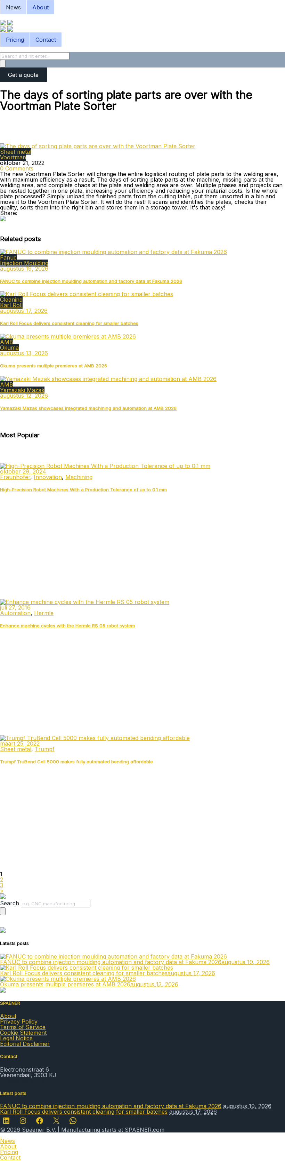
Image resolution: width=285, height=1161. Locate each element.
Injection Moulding (24, 263)
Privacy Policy (19, 1021)
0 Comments (16, 168)
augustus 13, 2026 (24, 353)
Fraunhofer (15, 477)
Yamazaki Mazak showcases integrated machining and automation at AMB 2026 (88, 408)
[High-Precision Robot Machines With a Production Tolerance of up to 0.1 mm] (105, 465)
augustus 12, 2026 (24, 395)
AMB (6, 342)
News (13, 7)
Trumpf (45, 749)
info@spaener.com (24, 1080)
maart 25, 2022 (20, 743)
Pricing (15, 39)
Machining (78, 477)
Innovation (48, 477)
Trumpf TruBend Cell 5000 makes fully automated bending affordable (76, 761)
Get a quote (23, 74)
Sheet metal (15, 151)
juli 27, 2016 (15, 607)
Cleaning (11, 299)
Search (9, 903)
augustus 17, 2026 (24, 310)
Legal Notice (16, 1038)
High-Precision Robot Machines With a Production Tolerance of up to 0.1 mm (83, 489)
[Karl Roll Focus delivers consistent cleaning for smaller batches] (86, 294)
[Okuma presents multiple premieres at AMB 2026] (68, 336)
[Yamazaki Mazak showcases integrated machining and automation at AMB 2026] (108, 378)
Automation (15, 613)
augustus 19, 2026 (24, 268)
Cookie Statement (23, 1032)
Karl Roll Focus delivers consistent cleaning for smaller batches (69, 323)
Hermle (44, 613)
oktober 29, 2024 (23, 471)
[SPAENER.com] (6, 23)
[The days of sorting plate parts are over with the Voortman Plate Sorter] (97, 146)
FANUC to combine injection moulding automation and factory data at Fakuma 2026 (91, 281)
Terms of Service (23, 1027)
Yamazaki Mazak (22, 390)
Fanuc (8, 257)
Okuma (9, 347)
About (40, 7)
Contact (45, 39)
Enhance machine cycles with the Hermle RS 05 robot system (67, 625)
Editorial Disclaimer (25, 1043)
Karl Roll (11, 305)
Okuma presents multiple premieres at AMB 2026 (53, 365)
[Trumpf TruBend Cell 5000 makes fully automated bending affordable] (95, 737)
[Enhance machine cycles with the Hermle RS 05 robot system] (84, 601)
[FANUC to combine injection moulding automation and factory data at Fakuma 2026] (113, 251)
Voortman (13, 157)
